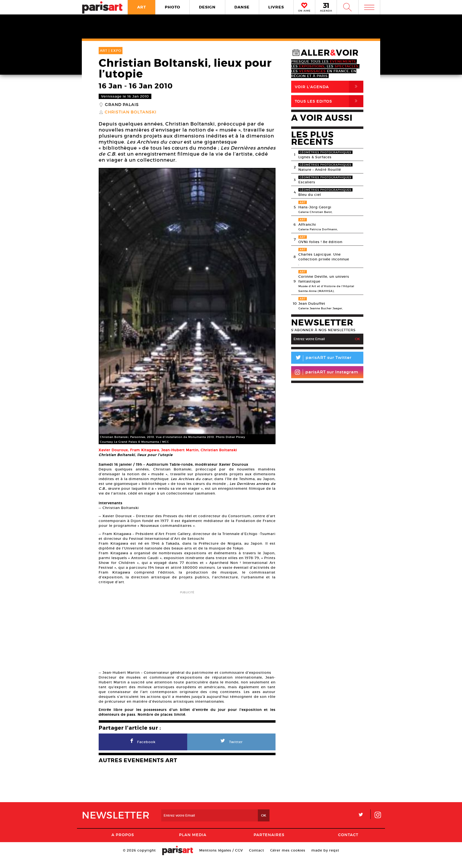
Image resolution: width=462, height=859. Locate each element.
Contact (348, 834)
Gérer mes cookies (287, 850)
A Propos (122, 834)
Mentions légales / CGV (221, 850)
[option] (187, 306)
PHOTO (172, 7)
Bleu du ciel (309, 194)
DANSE (242, 7)
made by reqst (325, 850)
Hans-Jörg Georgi (314, 207)
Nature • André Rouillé (319, 169)
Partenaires (269, 834)
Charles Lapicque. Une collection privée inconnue (323, 256)
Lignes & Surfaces (315, 157)
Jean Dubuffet (311, 303)
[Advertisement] (187, 629)
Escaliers (306, 182)
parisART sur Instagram (331, 372)
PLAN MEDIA (192, 834)
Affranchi (307, 224)
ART (141, 7)
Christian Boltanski (130, 112)
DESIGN (207, 7)
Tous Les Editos (327, 101)
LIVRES (276, 7)
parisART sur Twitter (323, 358)
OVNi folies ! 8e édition (320, 242)
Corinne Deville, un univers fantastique (323, 279)
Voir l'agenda (327, 86)
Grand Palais (122, 104)
